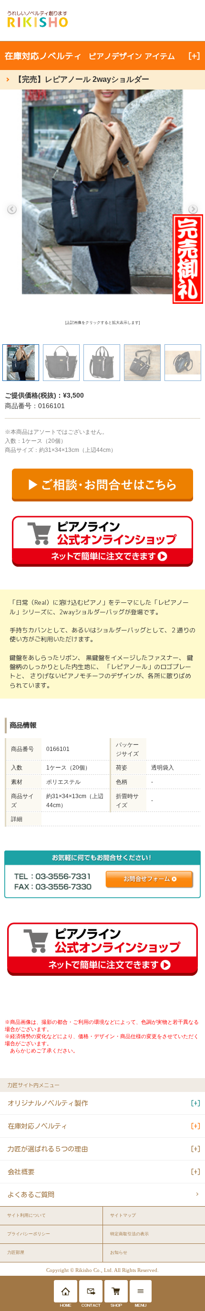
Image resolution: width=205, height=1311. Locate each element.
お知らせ (118, 1252)
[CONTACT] (90, 1291)
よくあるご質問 (31, 1194)
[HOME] (65, 1291)
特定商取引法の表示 (129, 1233)
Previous (12, 209)
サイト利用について (26, 1215)
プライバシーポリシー (28, 1233)
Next (193, 209)
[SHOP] (116, 1291)
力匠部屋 (15, 1252)
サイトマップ (123, 1215)
